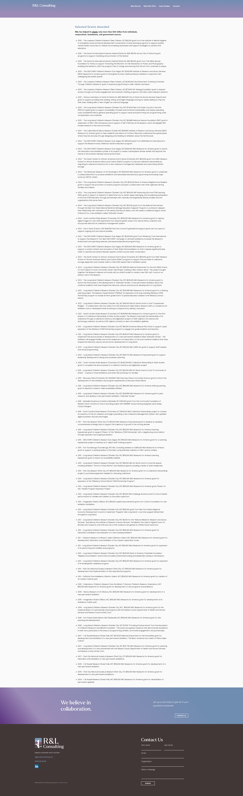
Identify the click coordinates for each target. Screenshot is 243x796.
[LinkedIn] (37, 766)
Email (143, 753)
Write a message (148, 769)
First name (145, 745)
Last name (168, 745)
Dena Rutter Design (62, 782)
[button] (181, 715)
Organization (146, 761)
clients (95, 32)
